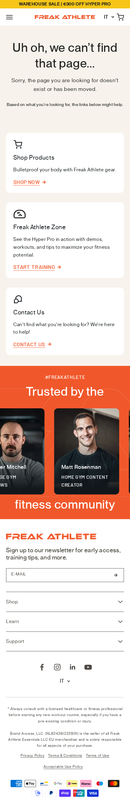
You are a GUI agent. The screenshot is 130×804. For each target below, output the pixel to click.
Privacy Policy (32, 755)
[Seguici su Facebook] (42, 667)
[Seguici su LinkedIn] (73, 667)
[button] (9, 17)
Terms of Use (97, 755)
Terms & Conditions (65, 755)
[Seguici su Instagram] (57, 667)
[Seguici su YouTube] (88, 667)
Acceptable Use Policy (63, 767)
